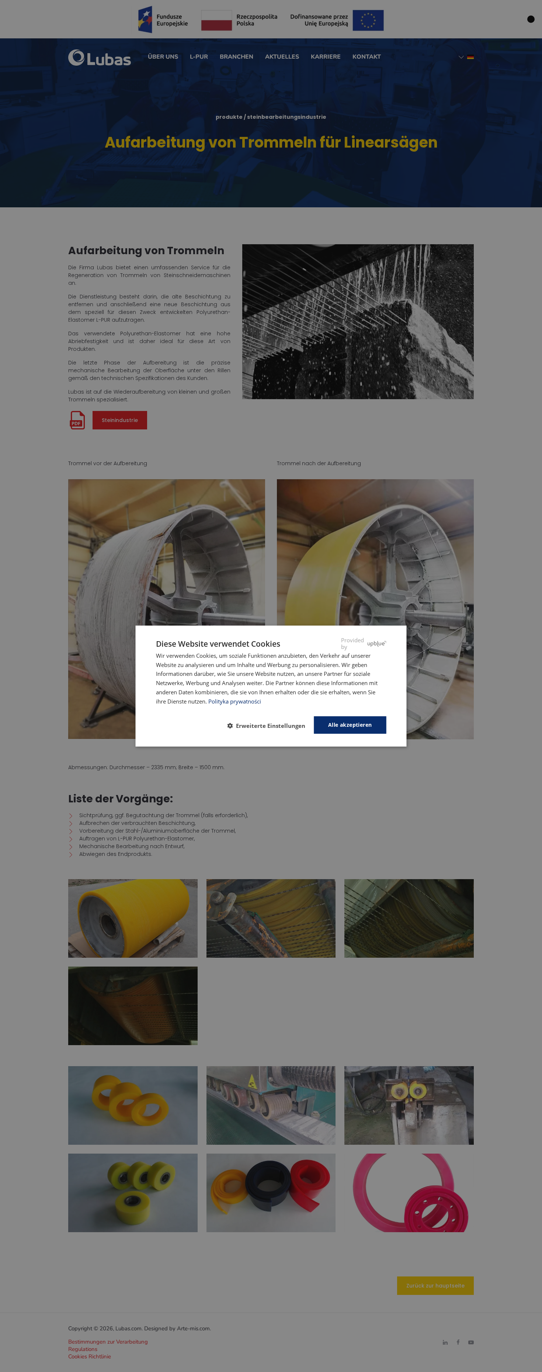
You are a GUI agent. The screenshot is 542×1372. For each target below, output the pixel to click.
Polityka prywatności (234, 701)
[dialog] (271, 686)
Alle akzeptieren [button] (350, 724)
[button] (269, 725)
